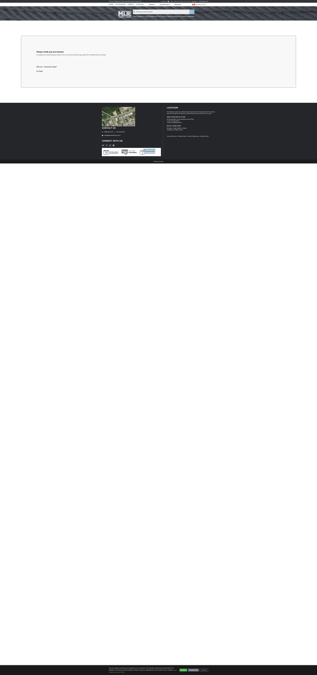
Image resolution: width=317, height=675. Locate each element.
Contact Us (108, 128)
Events (131, 4)
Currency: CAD (200, 4)
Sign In (195, 1)
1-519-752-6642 (187, 1)
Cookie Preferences (193, 136)
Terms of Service (172, 136)
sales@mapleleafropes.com (112, 135)
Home (111, 4)
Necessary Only (193, 670)
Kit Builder (121, 4)
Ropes (151, 4)
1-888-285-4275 (177, 1)
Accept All (183, 670)
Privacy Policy (182, 136)
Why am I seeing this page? (46, 67)
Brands (177, 4)
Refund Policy (204, 136)
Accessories (164, 4)
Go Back (39, 71)
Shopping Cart (204, 1)
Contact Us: (164, 1)
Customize (204, 670)
